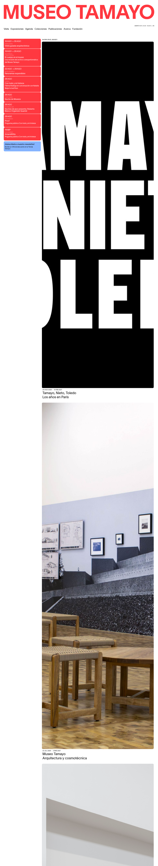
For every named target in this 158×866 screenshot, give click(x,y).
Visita (6, 29)
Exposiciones (17, 29)
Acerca (67, 29)
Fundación (77, 29)
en (153, 25)
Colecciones (41, 29)
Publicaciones (55, 29)
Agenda (29, 29)
